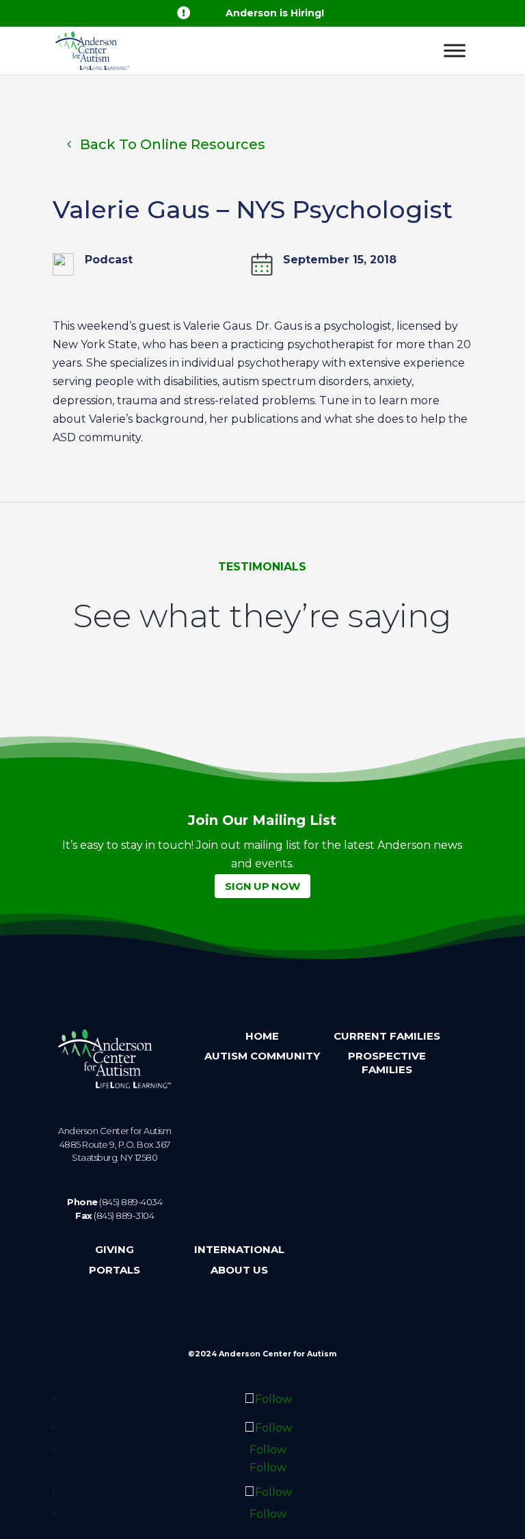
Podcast (109, 259)
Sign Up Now (262, 886)
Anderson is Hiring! (275, 13)
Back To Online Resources (172, 144)
